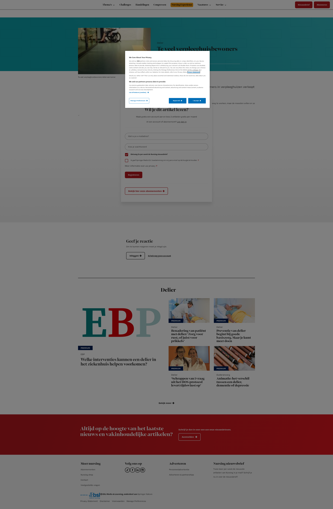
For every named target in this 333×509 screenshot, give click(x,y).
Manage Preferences (137, 101)
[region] (167, 79)
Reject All (176, 101)
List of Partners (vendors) (138, 92)
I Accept (196, 101)
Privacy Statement (194, 72)
